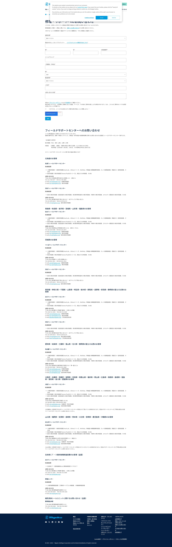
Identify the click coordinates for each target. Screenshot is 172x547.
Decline (114, 17)
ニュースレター (105, 530)
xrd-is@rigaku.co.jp (54, 263)
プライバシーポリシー (55, 102)
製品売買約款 (76, 529)
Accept (101, 17)
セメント (89, 525)
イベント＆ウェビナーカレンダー (106, 527)
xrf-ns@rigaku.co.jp (54, 372)
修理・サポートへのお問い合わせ (120, 522)
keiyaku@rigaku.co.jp (55, 317)
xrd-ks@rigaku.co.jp (54, 442)
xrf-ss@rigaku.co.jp (54, 235)
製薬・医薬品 (90, 521)
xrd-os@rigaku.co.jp (55, 404)
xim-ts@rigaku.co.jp (54, 474)
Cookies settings (89, 17)
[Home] (45, 14)
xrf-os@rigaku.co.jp (54, 406)
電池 (88, 523)
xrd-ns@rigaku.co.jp (55, 369)
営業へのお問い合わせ (73, 28)
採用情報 (117, 532)
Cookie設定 (97, 539)
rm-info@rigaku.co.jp (55, 508)
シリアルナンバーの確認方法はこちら (77, 42)
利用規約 (67, 102)
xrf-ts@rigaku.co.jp (54, 203)
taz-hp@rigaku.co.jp (55, 183)
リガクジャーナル (106, 521)
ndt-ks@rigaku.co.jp (55, 493)
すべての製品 (76, 519)
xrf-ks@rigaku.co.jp (54, 443)
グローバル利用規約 (121, 539)
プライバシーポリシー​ (108, 539)
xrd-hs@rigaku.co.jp (55, 181)
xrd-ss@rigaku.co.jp (54, 231)
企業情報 (117, 519)
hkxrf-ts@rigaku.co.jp (55, 338)
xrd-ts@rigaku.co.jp (54, 314)
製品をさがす (76, 521)
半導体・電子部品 (92, 519)
